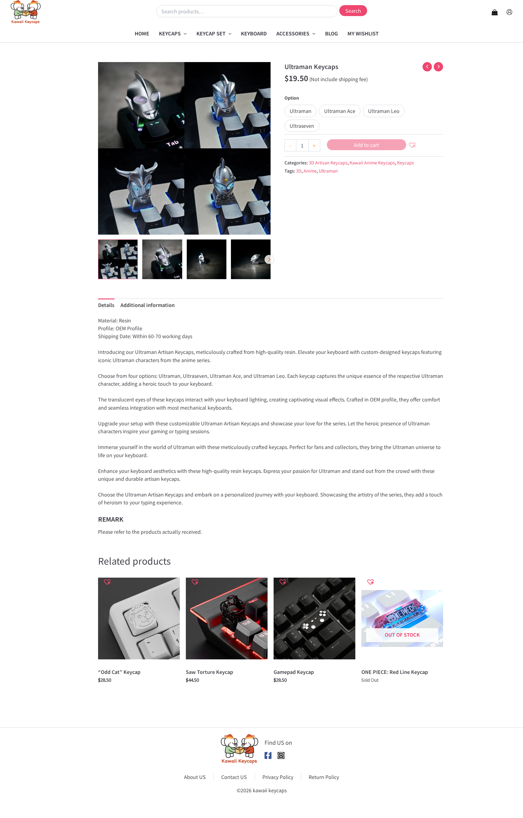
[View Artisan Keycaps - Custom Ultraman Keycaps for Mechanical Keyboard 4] (251, 259)
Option (292, 98)
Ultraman (328, 170)
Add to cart (366, 144)
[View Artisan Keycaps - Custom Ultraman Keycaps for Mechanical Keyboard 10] (118, 259)
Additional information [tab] (147, 304)
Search (353, 10)
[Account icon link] (509, 12)
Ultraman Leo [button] (384, 110)
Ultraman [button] (300, 110)
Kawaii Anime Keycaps (372, 162)
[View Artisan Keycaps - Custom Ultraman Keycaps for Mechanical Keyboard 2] (162, 259)
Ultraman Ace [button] (339, 110)
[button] (184, 33)
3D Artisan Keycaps (328, 162)
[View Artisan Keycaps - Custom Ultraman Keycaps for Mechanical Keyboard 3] (206, 259)
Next (269, 259)
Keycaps (405, 162)
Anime (310, 170)
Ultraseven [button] (302, 125)
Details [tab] (106, 304)
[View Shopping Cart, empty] (494, 12)
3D (298, 170)
